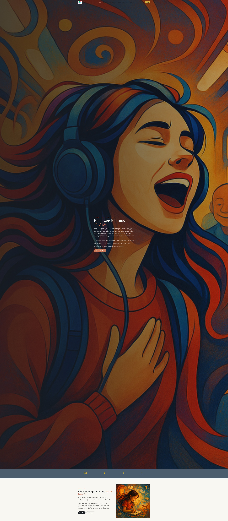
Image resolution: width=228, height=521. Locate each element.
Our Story (109, 2)
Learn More (81, 512)
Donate (147, 2)
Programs (114, 2)
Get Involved (124, 2)
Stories (119, 2)
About (104, 2)
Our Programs (91, 512)
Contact (131, 2)
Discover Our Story (100, 250)
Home (100, 2)
